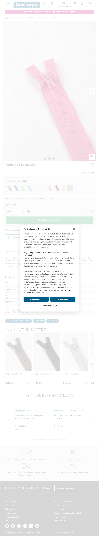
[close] (74, 229)
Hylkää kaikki (62, 299)
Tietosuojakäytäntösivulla (59, 287)
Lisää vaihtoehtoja (49, 306)
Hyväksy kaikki (36, 299)
